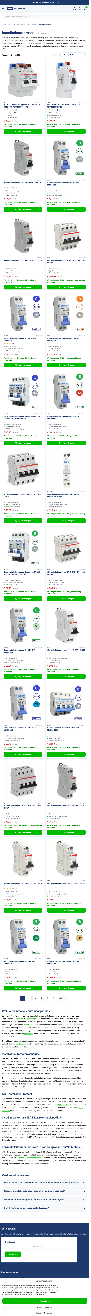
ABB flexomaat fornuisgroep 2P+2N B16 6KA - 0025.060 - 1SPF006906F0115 (22, 106)
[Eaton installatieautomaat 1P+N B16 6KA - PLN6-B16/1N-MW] (66, 469)
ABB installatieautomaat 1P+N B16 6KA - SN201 (22, 183)
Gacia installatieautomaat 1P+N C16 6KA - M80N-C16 (20, 339)
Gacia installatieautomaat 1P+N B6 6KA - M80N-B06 (20, 962)
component (18, 1019)
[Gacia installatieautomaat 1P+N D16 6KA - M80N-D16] (66, 313)
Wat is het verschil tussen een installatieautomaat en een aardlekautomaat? (41, 1182)
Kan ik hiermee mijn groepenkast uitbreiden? (26, 1208)
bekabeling (28, 1033)
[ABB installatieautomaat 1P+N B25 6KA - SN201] (66, 859)
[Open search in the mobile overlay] (44, 16)
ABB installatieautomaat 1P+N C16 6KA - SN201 (66, 806)
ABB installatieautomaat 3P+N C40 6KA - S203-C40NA (66, 573)
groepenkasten (31, 1019)
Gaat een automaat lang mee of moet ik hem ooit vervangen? (34, 1199)
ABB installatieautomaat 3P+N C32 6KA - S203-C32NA (23, 495)
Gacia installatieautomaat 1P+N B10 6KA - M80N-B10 (64, 417)
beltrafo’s (20, 1158)
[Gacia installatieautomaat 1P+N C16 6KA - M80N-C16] (23, 313)
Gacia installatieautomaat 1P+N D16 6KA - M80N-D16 (64, 339)
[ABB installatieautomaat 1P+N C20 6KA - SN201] (23, 236)
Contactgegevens (9, 1272)
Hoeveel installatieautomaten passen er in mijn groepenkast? (34, 1191)
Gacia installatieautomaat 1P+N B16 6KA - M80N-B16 (64, 184)
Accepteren (45, 1301)
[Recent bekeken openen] (79, 8)
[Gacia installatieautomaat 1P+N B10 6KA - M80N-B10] (66, 391)
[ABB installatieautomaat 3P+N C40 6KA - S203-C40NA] (66, 547)
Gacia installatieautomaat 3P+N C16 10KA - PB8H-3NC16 (64, 729)
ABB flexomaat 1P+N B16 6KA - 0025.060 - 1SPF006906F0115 (64, 106)
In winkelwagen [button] (24, 131)
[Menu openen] (3, 8)
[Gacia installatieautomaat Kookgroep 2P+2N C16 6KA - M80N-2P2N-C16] (23, 391)
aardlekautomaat (22, 1044)
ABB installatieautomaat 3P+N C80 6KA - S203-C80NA (66, 261)
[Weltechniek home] (16, 8)
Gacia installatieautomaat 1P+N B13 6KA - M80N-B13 (64, 962)
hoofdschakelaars (34, 1158)
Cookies (39, 1313)
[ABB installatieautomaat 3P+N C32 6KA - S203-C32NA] (23, 469)
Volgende (63, 998)
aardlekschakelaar (31, 1025)
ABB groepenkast (62, 1105)
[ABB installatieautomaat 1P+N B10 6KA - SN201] (66, 625)
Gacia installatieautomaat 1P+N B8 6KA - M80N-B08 (20, 651)
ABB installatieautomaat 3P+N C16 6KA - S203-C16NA (23, 807)
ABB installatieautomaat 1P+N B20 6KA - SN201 (23, 884)
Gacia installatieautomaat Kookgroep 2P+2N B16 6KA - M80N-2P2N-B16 (22, 573)
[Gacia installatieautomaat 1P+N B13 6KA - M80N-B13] (66, 937)
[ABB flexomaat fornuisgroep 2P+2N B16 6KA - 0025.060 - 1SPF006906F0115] (23, 80)
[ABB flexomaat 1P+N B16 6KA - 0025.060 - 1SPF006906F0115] (66, 80)
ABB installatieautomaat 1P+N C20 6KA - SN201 (23, 260)
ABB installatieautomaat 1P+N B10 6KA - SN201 (66, 650)
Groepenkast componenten (26, 24)
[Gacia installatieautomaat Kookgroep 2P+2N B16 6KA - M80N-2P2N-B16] (23, 547)
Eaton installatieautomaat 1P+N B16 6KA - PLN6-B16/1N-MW (64, 495)
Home (4, 24)
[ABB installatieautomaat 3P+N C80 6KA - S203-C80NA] (66, 236)
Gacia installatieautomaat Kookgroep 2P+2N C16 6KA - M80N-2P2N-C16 (22, 417)
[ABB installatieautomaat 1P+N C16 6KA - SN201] (66, 781)
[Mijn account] (74, 8)
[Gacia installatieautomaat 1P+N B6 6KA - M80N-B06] (23, 937)
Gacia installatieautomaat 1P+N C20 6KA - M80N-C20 (21, 729)
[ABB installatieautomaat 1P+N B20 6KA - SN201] (23, 859)
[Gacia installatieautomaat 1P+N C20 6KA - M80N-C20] (23, 703)
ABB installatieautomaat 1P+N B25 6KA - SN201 (66, 884)
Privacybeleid (47, 1313)
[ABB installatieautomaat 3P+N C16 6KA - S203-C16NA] (23, 781)
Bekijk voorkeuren (44, 1307)
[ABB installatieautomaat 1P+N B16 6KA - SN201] (23, 158)
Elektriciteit (11, 24)
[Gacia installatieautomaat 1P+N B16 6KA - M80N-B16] (66, 158)
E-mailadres (10, 1242)
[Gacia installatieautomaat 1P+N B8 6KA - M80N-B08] (23, 625)
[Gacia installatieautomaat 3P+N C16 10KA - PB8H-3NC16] (66, 703)
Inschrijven (13, 1254)
